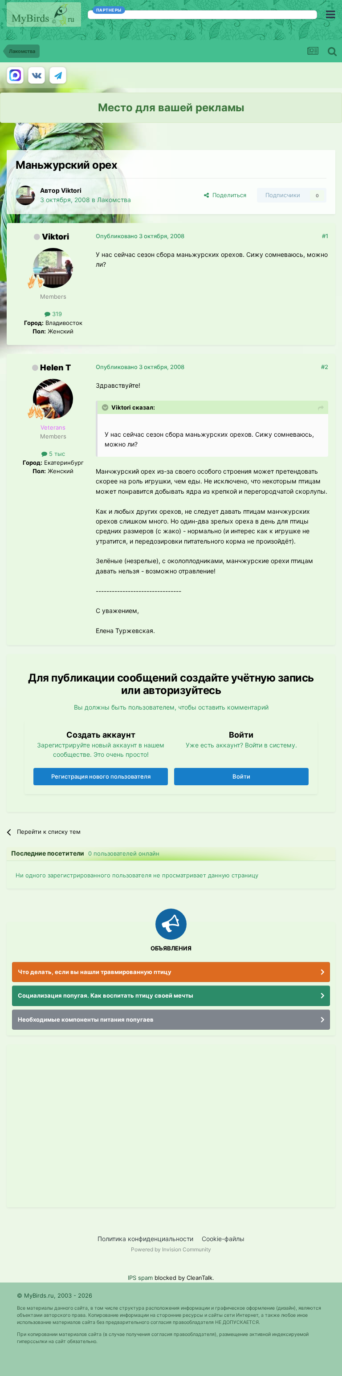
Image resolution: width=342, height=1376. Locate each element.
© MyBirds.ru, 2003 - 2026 (54, 1295)
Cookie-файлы (223, 1238)
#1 (325, 235)
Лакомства (114, 199)
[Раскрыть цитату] (106, 407)
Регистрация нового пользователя (101, 776)
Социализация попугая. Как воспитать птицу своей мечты (105, 995)
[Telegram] (57, 75)
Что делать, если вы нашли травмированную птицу (94, 971)
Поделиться (227, 195)
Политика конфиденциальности (145, 1238)
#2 (324, 366)
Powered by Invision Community (171, 1249)
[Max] (15, 75)
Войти (241, 776)
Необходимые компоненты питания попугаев (86, 1019)
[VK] (36, 75)
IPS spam (140, 1277)
